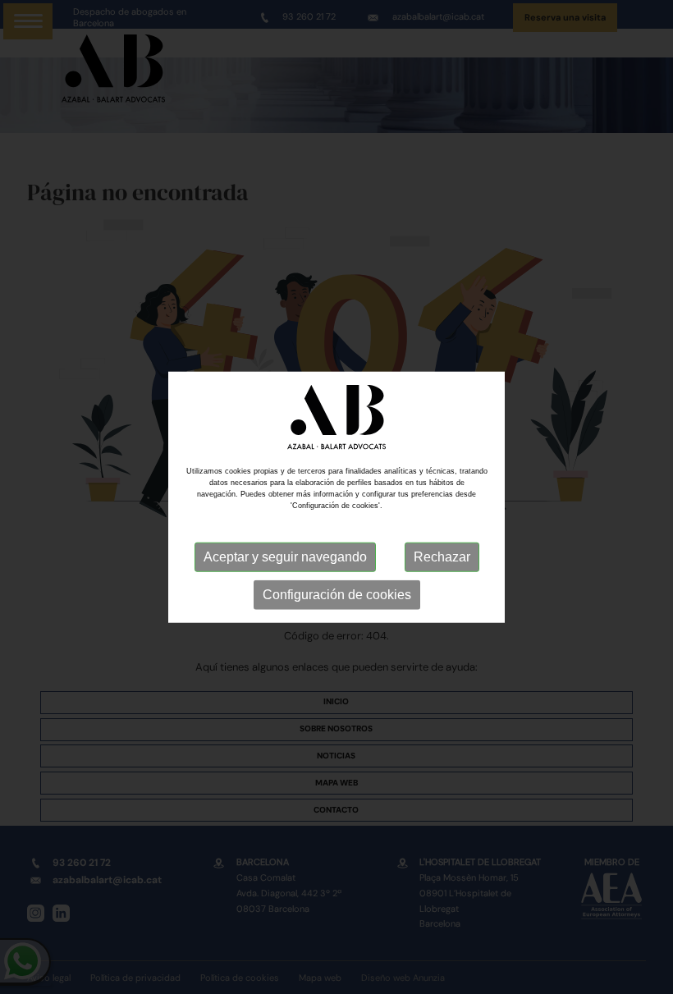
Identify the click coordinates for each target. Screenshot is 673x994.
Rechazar (442, 556)
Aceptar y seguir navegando (285, 556)
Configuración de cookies (337, 594)
